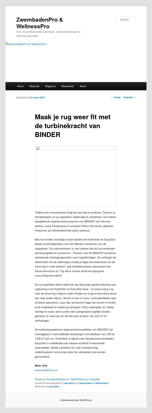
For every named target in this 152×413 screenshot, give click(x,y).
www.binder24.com (46, 370)
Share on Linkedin (89, 379)
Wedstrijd (34, 86)
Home (20, 86)
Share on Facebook (46, 379)
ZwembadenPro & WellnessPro (39, 22)
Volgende (129, 97)
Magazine (50, 86)
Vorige (115, 97)
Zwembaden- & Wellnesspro (94, 383)
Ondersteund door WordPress (76, 400)
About (83, 86)
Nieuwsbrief (67, 86)
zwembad (68, 383)
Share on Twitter (68, 379)
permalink (54, 386)
